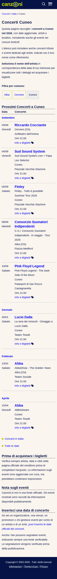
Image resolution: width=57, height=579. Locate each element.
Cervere (19, 94)
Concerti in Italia (14, 438)
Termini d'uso (31, 566)
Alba (7, 94)
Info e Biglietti (22, 142)
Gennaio (7, 309)
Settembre (8, 117)
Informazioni (15, 566)
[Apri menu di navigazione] (51, 4)
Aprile (5, 398)
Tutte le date (12, 445)
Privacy (44, 566)
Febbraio (7, 356)
